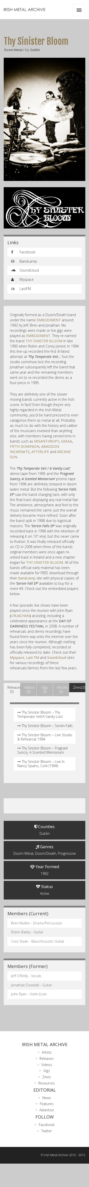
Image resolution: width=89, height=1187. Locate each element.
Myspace (26, 279)
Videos (46, 1064)
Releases (47, 1058)
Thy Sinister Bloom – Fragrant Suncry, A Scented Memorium (42, 750)
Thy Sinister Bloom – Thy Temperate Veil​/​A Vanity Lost (40, 714)
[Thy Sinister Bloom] (44, 119)
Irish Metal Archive (44, 1044)
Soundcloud (29, 270)
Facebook (27, 252)
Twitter (46, 1131)
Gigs (46, 1070)
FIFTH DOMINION (24, 446)
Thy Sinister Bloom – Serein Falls (47, 725)
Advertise (46, 1110)
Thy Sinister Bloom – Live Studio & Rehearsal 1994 (44, 737)
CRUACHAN (20, 615)
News (46, 1097)
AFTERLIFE (40, 451)
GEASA (66, 441)
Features (47, 1103)
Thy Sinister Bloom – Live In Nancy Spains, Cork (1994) (41, 763)
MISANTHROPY (46, 441)
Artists (47, 1052)
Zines (46, 1076)
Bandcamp (28, 261)
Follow (44, 1117)
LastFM (25, 288)
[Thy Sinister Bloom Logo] (44, 207)
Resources (46, 1083)
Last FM (32, 657)
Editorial (44, 1090)
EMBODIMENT (49, 320)
